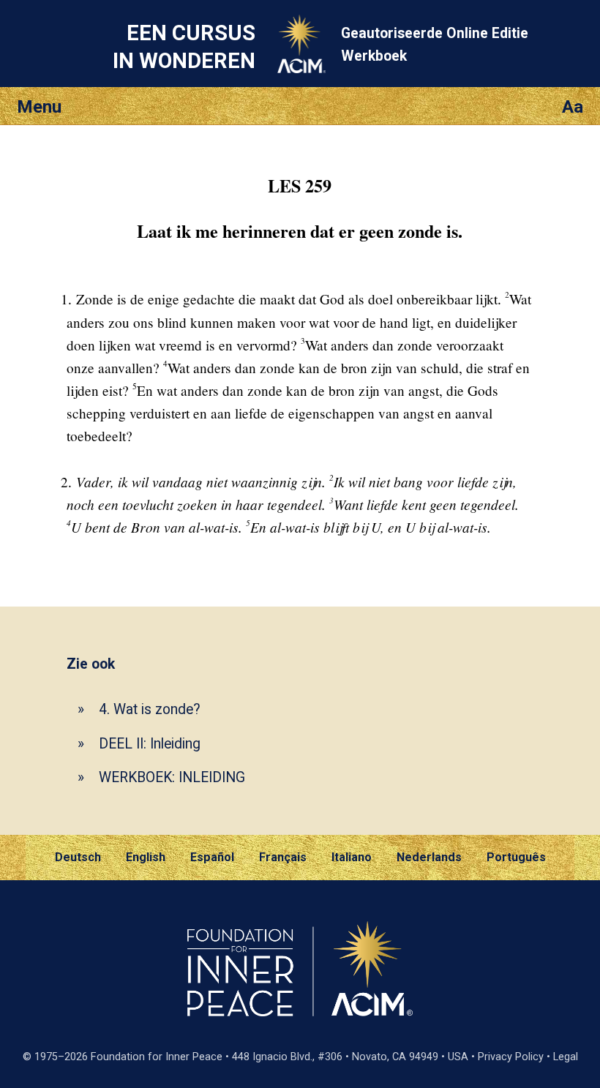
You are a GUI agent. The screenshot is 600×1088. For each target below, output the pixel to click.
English (145, 857)
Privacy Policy (511, 1057)
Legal (565, 1057)
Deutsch (78, 857)
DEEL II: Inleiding (149, 743)
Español (212, 857)
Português (516, 857)
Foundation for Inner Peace (156, 1057)
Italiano (351, 857)
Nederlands (429, 857)
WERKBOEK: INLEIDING (172, 777)
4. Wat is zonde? (149, 709)
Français (283, 857)
